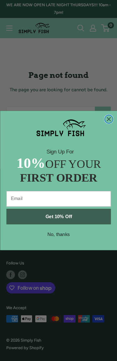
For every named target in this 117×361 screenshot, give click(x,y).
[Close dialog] (109, 119)
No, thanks (58, 234)
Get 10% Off (58, 216)
